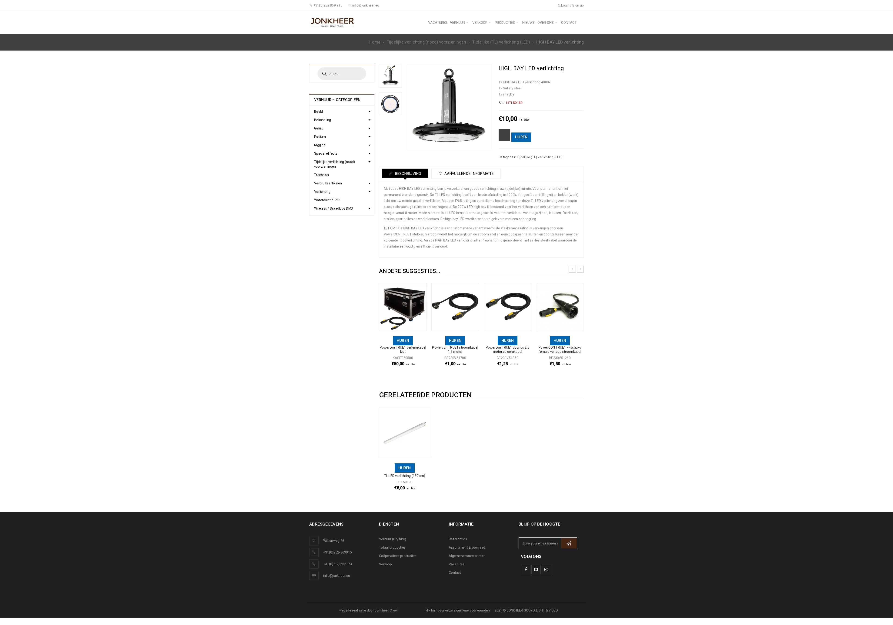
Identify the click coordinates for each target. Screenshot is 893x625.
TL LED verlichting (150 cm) (404, 476)
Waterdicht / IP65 (327, 200)
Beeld (318, 111)
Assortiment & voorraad (467, 547)
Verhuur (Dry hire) (392, 539)
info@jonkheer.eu (336, 575)
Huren (521, 137)
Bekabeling (322, 120)
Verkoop (385, 564)
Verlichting (322, 192)
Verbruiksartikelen (328, 183)
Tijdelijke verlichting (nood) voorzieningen (426, 42)
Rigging (320, 145)
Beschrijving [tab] (407, 173)
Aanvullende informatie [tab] (468, 173)
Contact (455, 572)
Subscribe (568, 543)
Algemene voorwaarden (467, 556)
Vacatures (456, 564)
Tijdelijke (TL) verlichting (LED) (501, 42)
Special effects (325, 153)
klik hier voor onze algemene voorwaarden (458, 610)
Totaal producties (392, 547)
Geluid (319, 128)
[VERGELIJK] (504, 135)
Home (374, 42)
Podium (320, 137)
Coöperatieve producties (398, 556)
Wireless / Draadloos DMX (333, 208)
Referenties (458, 539)
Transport (321, 175)
